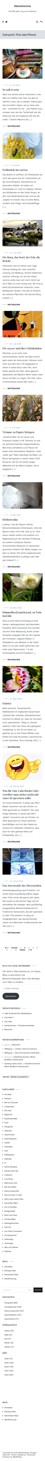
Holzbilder (8, 1147)
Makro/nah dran (10, 1183)
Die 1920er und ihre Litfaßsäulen (22, 348)
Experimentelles (10, 1119)
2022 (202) (8, 1375)
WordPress (17, 1457)
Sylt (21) (7, 1339)
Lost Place (8, 1179)
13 (16, 950)
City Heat (8, 1021)
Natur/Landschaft (11, 1191)
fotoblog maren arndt (13, 1064)
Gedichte (8, 1131)
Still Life (7, 1227)
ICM (6, 1151)
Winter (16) (8, 1343)
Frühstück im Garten (15, 169)
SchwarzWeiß (10, 1219)
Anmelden (8, 1267)
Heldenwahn (10, 519)
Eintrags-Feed (10, 1271)
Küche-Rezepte (10, 1167)
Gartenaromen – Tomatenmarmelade (19, 1025)
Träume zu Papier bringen (18, 432)
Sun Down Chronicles (13, 1231)
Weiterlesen (14, 126)
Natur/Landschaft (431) (14, 1311)
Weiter (22, 950)
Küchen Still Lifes (11, 1171)
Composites (9, 1106)
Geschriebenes (10, 1139)
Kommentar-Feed (11, 1274)
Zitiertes (7, 1251)
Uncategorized (10, 1235)
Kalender (8, 1159)
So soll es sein (10, 89)
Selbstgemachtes (11, 1223)
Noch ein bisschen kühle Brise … (28, 1053)
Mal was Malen (10, 1187)
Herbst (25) (9, 1331)
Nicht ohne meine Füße (13, 1199)
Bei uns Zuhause (11, 1102)
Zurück (14, 948)
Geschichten (9, 1135)
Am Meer (8, 1094)
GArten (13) (9, 1347)
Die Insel (7, 1110)
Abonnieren (10, 996)
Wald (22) (8, 1335)
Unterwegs (8, 1239)
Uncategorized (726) (12, 1307)
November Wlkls (11, 1203)
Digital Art (8, 1114)
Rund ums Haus (10, 1215)
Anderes (7, 1098)
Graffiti (7, 1143)
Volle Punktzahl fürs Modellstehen (18, 1013)
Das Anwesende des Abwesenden (21, 885)
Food (6, 1122)
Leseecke (8, 1175)
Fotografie (8, 1127)
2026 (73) (8, 1359)
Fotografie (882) (11, 1303)
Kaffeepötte (9, 1155)
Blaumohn (8, 1029)
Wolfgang (8, 1049)
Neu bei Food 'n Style (13, 1195)
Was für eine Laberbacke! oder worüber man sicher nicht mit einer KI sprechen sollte (20, 794)
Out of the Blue (10, 1207)
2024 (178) (8, 1367)
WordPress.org (10, 1279)
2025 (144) (9, 1363)
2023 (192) (8, 1371)
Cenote (20, 1455)
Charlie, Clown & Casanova (26, 1049)
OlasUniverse (22, 6)
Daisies (6, 703)
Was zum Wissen (11, 1247)
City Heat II (9, 1017)
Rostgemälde (9, 1211)
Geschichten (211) (11, 1319)
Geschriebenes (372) (12, 1315)
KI (5, 1163)
